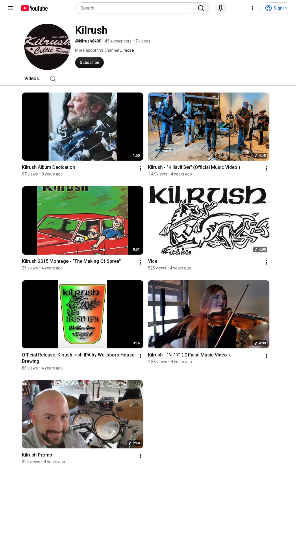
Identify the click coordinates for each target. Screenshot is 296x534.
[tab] (31, 79)
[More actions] (140, 168)
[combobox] (135, 8)
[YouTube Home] (34, 8)
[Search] (201, 8)
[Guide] (10, 8)
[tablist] (148, 79)
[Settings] (252, 8)
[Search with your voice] (220, 8)
